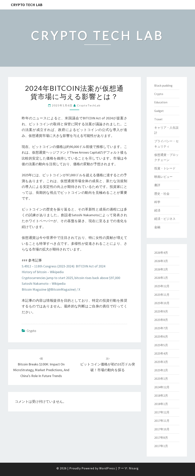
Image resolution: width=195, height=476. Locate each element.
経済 (157, 210)
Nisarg (134, 468)
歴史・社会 (161, 193)
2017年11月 (161, 421)
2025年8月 (161, 320)
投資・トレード (165, 168)
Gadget (159, 111)
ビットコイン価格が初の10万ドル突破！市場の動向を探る (107, 364)
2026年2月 (161, 269)
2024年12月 (161, 387)
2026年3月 (161, 261)
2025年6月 (161, 336)
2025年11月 (161, 295)
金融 (157, 227)
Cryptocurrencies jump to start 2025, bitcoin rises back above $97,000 (71, 278)
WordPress (107, 468)
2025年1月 (161, 378)
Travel (158, 119)
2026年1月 (161, 278)
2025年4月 (161, 353)
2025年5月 (161, 345)
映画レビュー (163, 177)
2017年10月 (161, 429)
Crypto (31, 330)
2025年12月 (161, 286)
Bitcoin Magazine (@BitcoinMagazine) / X (51, 289)
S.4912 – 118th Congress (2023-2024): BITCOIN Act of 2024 (63, 266)
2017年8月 (161, 437)
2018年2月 (161, 395)
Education (160, 102)
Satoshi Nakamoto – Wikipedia (44, 283)
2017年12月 (161, 412)
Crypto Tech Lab (26, 4)
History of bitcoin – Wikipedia (43, 272)
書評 (157, 185)
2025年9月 (161, 311)
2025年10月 (161, 303)
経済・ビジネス (165, 219)
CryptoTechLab (89, 105)
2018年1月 (161, 404)
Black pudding (163, 85)
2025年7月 (161, 328)
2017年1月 (161, 446)
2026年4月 (161, 252)
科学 (157, 202)
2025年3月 (161, 362)
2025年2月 (161, 370)
